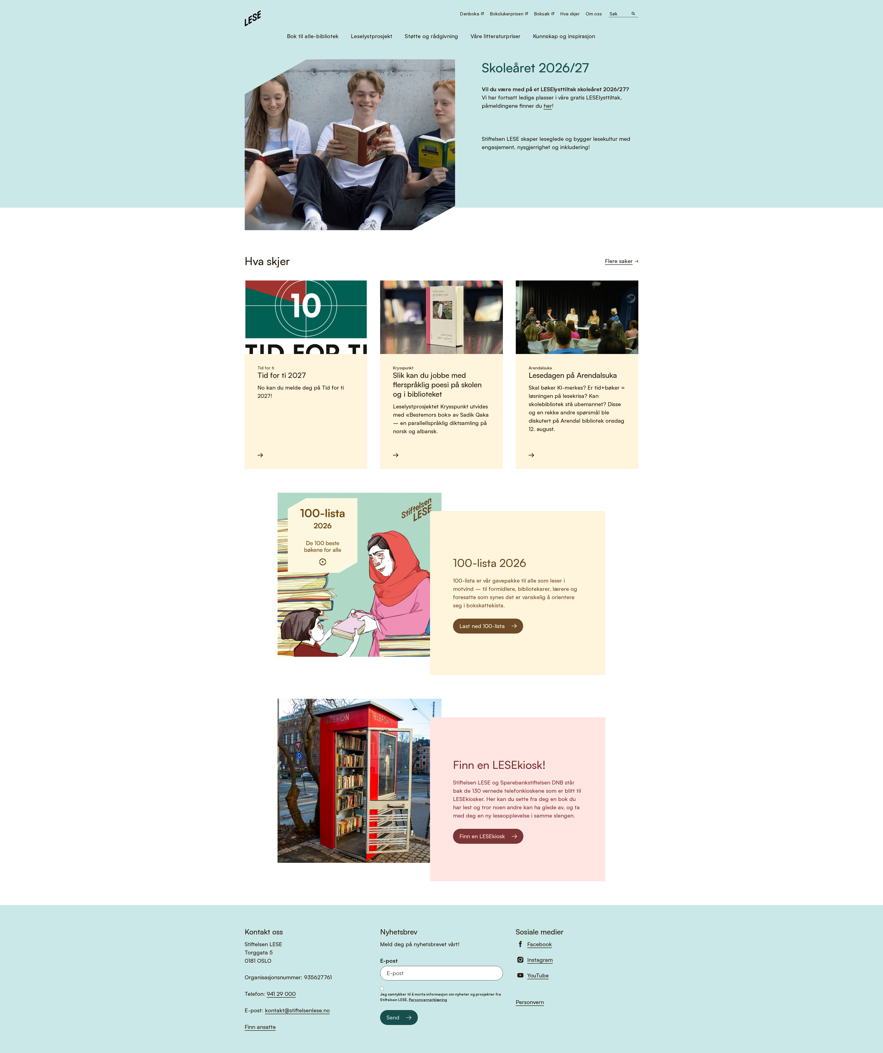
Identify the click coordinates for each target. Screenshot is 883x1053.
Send (393, 1017)
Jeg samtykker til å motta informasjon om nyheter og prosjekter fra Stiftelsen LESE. (440, 997)
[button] (594, 13)
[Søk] (633, 14)
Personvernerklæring (428, 999)
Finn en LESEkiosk (482, 836)
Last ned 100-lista (482, 626)
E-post (389, 960)
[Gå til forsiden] (252, 18)
